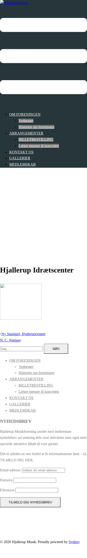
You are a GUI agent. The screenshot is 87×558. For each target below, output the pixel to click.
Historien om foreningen (36, 127)
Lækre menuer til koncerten (39, 146)
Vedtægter (26, 121)
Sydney (74, 542)
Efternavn (7, 490)
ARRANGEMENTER (26, 133)
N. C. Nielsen (10, 340)
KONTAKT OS (21, 152)
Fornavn (6, 480)
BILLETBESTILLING (36, 139)
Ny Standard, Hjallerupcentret (23, 334)
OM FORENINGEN (25, 114)
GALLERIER (19, 158)
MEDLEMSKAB (22, 164)
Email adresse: (11, 470)
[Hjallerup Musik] (14, 3)
